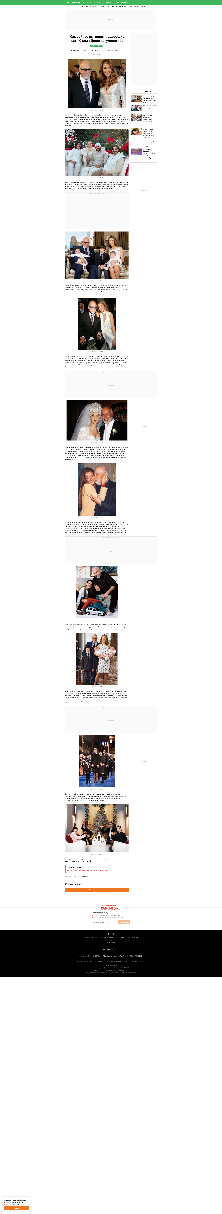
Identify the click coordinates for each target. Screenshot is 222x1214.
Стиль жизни (83, 6)
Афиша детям (133, 6)
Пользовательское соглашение (109, 937)
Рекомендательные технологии (115, 940)
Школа (116, 2)
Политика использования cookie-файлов (92, 940)
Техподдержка (111, 942)
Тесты (113, 6)
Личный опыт (105, 6)
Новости (87, 2)
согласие (99, 915)
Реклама (95, 937)
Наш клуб (124, 2)
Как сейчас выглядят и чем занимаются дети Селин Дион (87, 870)
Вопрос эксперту (121, 6)
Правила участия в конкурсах (129, 937)
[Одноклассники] (113, 934)
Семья (109, 2)
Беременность (98, 2)
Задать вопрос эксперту (134, 940)
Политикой (98, 917)
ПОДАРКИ (142, 6)
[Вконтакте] (108, 934)
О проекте (87, 937)
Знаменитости (94, 6)
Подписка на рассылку (100, 913)
